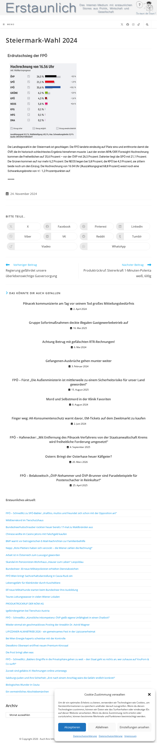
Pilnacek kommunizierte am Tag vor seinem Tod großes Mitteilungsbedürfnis (78, 303)
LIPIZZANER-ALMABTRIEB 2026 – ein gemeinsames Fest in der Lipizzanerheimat (50, 631)
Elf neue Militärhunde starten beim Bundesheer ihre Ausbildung (42, 590)
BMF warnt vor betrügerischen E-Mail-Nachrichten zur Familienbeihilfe (45, 541)
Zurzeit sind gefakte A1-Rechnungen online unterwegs (36, 670)
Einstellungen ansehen (134, 727)
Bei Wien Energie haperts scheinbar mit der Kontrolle (35, 638)
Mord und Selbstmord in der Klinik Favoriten (78, 399)
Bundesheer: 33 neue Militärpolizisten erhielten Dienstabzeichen (42, 568)
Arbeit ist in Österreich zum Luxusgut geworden (33, 555)
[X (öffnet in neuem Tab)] (122, 24)
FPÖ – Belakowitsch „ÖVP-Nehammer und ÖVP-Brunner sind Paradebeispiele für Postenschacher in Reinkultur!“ (78, 478)
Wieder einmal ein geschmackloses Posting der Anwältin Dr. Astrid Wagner (48, 624)
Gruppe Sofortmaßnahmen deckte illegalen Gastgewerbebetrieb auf (78, 323)
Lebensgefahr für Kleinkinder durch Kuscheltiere (33, 582)
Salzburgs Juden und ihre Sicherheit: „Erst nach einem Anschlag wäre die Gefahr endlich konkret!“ (60, 678)
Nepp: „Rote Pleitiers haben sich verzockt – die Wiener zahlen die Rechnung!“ (49, 548)
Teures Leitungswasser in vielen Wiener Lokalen (33, 596)
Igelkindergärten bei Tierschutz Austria (27, 610)
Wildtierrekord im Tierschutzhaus (24, 520)
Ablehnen (102, 727)
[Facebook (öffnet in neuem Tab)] (128, 24)
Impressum (130, 736)
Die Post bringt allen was (20, 652)
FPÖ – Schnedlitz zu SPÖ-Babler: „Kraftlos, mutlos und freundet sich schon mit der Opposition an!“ (61, 513)
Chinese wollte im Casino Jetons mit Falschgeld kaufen (36, 534)
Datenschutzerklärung (85, 736)
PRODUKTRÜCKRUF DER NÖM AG (25, 603)
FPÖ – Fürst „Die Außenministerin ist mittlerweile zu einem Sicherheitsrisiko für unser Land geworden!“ (78, 382)
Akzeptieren (72, 727)
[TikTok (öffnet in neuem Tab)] (138, 24)
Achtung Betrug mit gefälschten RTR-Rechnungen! (78, 342)
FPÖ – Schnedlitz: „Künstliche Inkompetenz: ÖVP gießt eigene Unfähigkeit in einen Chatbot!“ (58, 617)
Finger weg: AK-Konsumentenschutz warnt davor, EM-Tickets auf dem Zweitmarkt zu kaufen (79, 418)
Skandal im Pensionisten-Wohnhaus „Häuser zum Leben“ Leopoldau (44, 562)
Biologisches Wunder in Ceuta (22, 684)
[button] (149, 694)
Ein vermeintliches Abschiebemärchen (27, 691)
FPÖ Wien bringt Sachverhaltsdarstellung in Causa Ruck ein (39, 576)
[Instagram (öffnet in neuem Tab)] (133, 24)
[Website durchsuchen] (147, 25)
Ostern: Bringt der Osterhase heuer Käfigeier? (78, 456)
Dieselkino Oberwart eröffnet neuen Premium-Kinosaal (37, 645)
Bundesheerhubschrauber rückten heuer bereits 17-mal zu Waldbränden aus (49, 527)
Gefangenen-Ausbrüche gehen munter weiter (79, 361)
